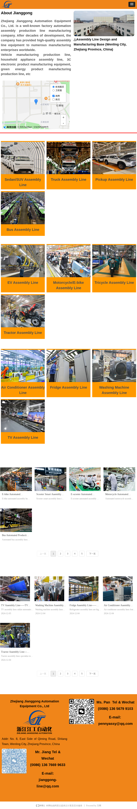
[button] (131, 4)
